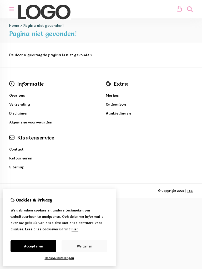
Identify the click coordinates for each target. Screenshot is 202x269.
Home (14, 25)
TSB (190, 191)
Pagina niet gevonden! (43, 25)
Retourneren (20, 158)
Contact (16, 149)
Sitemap (16, 167)
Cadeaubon (116, 104)
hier (75, 229)
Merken (112, 95)
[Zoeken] (190, 9)
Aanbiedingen (118, 113)
